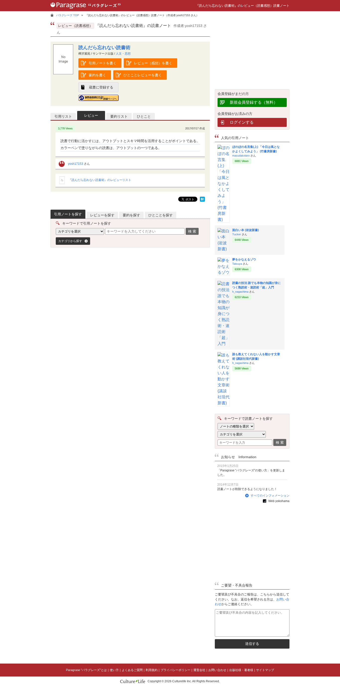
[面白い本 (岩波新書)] (223, 249)
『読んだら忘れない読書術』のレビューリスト (99, 180)
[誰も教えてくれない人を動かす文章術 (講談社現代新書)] (223, 403)
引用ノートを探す (68, 214)
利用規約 (152, 670)
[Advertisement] (94, 293)
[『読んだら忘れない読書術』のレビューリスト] (62, 183)
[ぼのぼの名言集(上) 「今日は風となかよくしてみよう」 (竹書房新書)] (223, 219)
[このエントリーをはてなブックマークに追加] (202, 200)
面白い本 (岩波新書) (245, 230)
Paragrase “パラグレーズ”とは (86, 670)
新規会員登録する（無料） (254, 102)
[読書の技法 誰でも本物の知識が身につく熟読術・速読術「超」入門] (223, 344)
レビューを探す (102, 215)
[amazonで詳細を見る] (98, 98)
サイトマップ (265, 670)
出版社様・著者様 (241, 670)
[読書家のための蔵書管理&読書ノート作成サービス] (85, 10)
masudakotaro (241, 155)
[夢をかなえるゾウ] (223, 272)
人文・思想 (123, 53)
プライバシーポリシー (175, 670)
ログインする (242, 122)
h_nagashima (240, 291)
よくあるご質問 (132, 670)
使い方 (114, 670)
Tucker (236, 234)
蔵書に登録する (101, 87)
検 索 (192, 231)
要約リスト (119, 116)
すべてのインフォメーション (270, 495)
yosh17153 (75, 164)
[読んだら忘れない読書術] (63, 73)
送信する (252, 644)
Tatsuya (237, 263)
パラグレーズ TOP (67, 15)
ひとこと (144, 116)
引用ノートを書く (102, 63)
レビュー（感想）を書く (153, 63)
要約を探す (131, 215)
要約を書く (97, 75)
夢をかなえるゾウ (244, 259)
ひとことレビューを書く (142, 75)
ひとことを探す (160, 215)
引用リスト (63, 116)
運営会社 (199, 670)
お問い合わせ (217, 670)
